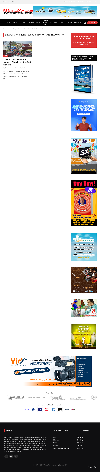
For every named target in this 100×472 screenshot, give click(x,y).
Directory (62, 22)
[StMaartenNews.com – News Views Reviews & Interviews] (18, 11)
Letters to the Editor (45, 22)
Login (94, 2)
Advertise (67, 2)
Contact (73, 2)
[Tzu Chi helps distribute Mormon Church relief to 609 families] (17, 49)
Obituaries (53, 22)
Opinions (38, 22)
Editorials (23, 22)
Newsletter (81, 2)
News (15, 22)
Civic (5, 55)
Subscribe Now (92, 23)
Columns (31, 22)
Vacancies (89, 2)
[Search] (84, 23)
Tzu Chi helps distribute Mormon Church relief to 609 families (17, 62)
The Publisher (9, 68)
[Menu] (4, 22)
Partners (69, 22)
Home (9, 22)
